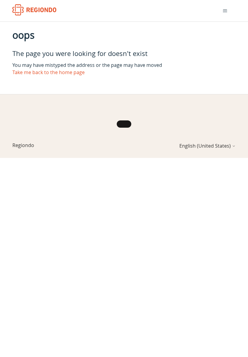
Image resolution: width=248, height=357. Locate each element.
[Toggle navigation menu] (225, 10)
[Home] (34, 9)
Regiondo (23, 145)
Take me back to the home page (48, 72)
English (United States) (205, 146)
